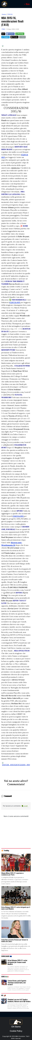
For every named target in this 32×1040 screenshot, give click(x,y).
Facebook (11, 33)
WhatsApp (20, 33)
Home (4, 14)
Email (23, 37)
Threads (15, 37)
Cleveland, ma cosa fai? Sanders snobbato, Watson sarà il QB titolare (19, 1000)
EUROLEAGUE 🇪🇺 (6, 956)
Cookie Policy (16, 1031)
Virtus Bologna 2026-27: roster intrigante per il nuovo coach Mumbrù (17, 962)
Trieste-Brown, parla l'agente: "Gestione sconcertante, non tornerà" (17, 982)
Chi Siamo (16, 1026)
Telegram (6, 37)
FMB (3, 29)
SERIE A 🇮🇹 (4, 976)
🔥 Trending (5, 850)
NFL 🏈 (3, 995)
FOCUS (10, 14)
